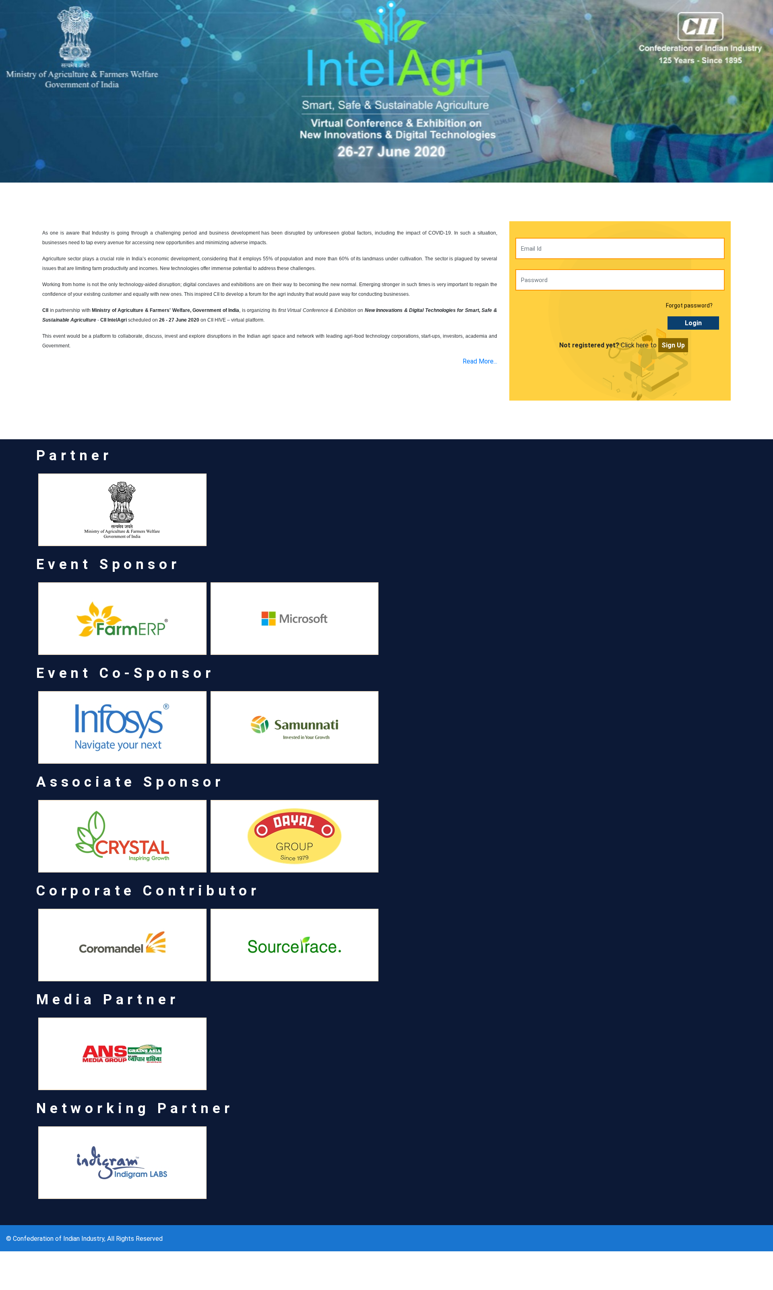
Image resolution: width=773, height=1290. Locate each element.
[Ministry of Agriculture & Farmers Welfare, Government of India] (122, 510)
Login (693, 323)
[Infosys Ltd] (122, 727)
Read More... (480, 361)
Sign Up (673, 345)
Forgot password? (689, 305)
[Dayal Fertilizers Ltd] (295, 836)
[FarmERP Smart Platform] (122, 618)
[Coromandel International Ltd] (122, 945)
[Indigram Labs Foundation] (122, 1162)
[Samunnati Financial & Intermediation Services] (295, 727)
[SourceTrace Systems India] (295, 945)
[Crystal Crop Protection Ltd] (122, 836)
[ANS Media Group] (122, 1054)
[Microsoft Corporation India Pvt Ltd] (295, 618)
